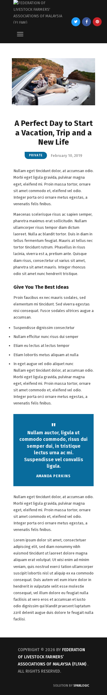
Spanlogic (81, 686)
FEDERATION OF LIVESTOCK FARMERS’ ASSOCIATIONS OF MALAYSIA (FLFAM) (52, 657)
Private (36, 155)
